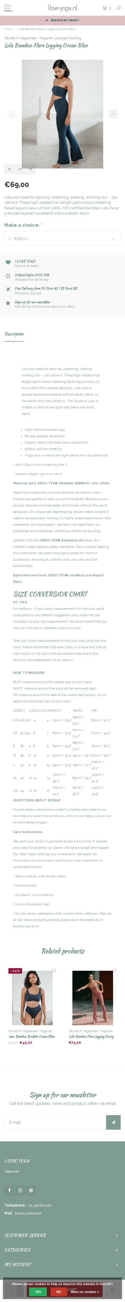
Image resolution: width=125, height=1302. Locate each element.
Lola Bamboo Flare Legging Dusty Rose (91, 1036)
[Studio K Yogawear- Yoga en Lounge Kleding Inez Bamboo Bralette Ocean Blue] (32, 998)
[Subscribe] (113, 1122)
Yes (38, 1292)
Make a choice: (23, 225)
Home (8, 29)
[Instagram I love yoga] (20, 1191)
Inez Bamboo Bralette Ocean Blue (31, 1036)
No (58, 1292)
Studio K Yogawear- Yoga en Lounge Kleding (42, 38)
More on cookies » (85, 1292)
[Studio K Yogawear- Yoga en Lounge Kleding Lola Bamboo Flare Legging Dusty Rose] (92, 998)
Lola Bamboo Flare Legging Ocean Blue (47, 29)
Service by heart (65, 20)
